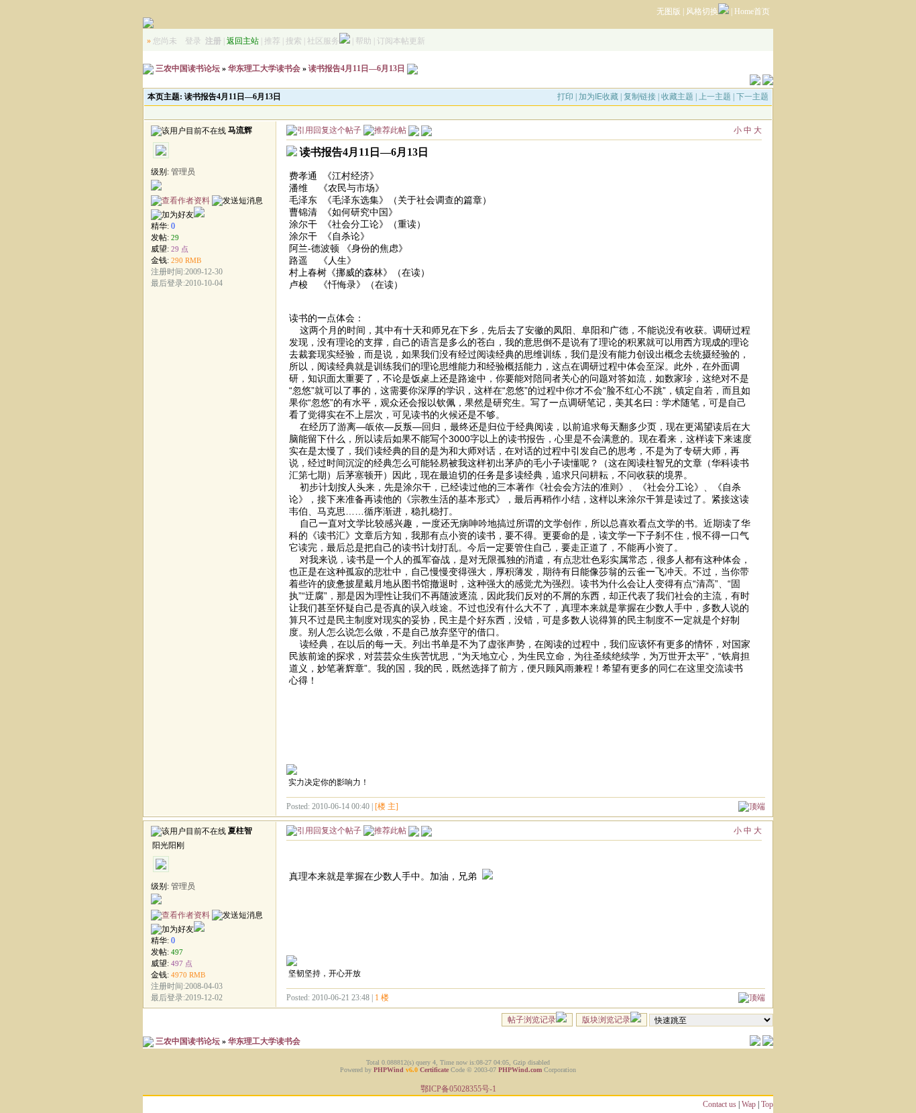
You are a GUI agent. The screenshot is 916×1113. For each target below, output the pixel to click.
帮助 (363, 41)
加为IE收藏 (598, 96)
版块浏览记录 (606, 1019)
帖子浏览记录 (532, 1019)
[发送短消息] (237, 201)
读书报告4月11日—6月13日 (356, 68)
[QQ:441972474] (199, 929)
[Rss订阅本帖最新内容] (412, 68)
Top (767, 1104)
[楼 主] (386, 806)
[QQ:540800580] (199, 214)
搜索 (294, 41)
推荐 (272, 41)
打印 (565, 96)
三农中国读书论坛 (188, 68)
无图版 (668, 11)
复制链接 (640, 96)
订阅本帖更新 (401, 41)
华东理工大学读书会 (264, 68)
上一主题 (715, 96)
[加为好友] (172, 215)
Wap (749, 1104)
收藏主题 (677, 96)
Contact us (719, 1104)
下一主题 (752, 96)
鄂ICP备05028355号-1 (458, 1089)
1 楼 (382, 997)
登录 (193, 41)
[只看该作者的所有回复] (426, 830)
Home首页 (752, 11)
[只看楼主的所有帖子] (426, 129)
